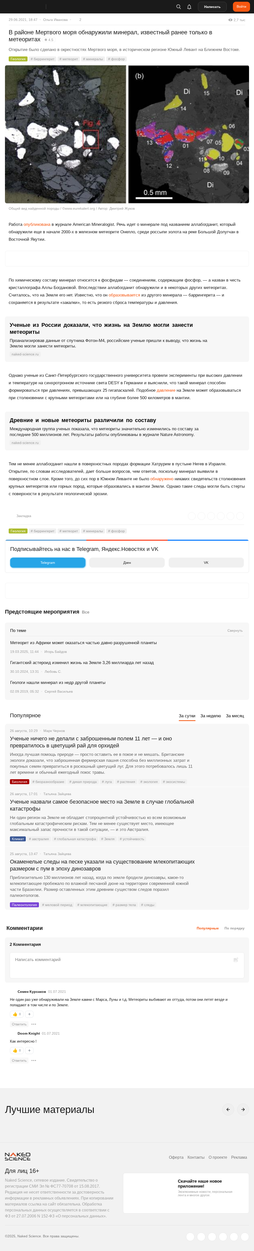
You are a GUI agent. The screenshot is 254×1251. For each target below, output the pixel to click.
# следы (147, 905)
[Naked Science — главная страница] (30, 6)
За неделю (210, 716)
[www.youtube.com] (212, 1237)
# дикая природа (83, 782)
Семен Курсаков (32, 992)
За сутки (187, 716)
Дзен (127, 563)
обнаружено (161, 479)
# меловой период (57, 905)
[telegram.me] (234, 1237)
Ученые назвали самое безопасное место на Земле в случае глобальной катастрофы (102, 805)
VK (206, 563)
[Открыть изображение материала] (127, 134)
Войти (241, 6)
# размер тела (124, 905)
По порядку (234, 928)
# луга (107, 782)
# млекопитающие (92, 905)
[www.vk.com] (201, 1237)
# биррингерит (42, 59)
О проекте (218, 1157)
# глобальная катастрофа (75, 839)
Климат (18, 839)
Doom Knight (29, 1033)
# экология (149, 782)
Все (85, 612)
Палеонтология (24, 905)
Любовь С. (53, 672)
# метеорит (69, 59)
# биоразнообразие (48, 782)
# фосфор (116, 59)
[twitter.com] (190, 1237)
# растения (126, 782)
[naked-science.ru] (245, 1237)
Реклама (239, 1157)
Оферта (176, 1157)
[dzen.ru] (223, 1237)
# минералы (93, 59)
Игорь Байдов (55, 652)
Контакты (196, 1157)
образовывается (124, 295)
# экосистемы (174, 782)
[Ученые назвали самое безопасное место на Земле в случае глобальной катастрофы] (223, 820)
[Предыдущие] (228, 1109)
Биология (19, 782)
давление (166, 390)
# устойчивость (132, 839)
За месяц (235, 716)
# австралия (39, 839)
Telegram (47, 563)
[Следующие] (243, 1109)
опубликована (37, 224)
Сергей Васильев (59, 691)
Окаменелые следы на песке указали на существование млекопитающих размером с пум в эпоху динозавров (102, 865)
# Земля (108, 839)
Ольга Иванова (55, 20)
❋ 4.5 (48, 40)
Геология (18, 59)
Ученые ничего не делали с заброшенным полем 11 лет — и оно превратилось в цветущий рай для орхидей (91, 742)
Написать (212, 7)
